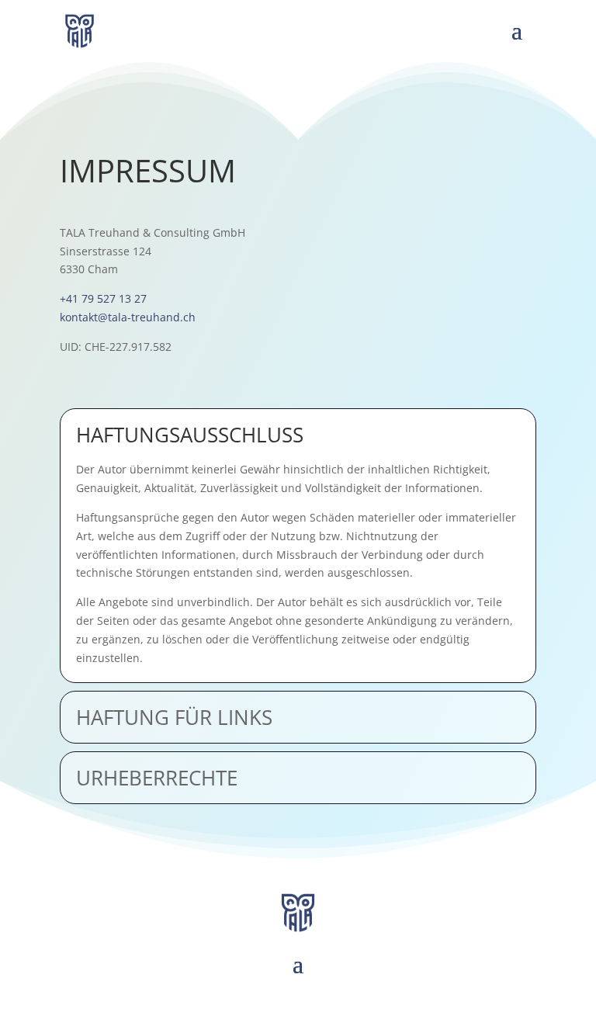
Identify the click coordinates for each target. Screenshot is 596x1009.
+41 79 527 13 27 (103, 298)
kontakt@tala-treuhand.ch (128, 317)
